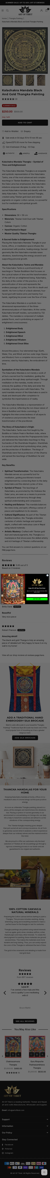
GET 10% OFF (37, 599)
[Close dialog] (47, 575)
